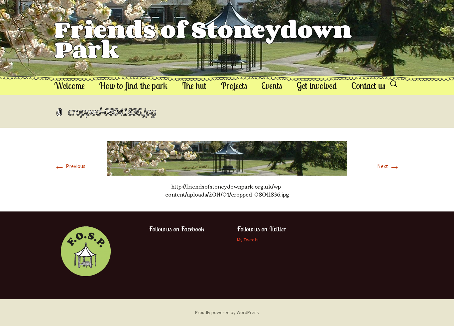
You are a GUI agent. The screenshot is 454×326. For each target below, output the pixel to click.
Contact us (368, 85)
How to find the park (133, 85)
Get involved (316, 85)
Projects (234, 85)
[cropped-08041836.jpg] (227, 157)
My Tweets (248, 240)
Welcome (69, 85)
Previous (69, 166)
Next (388, 166)
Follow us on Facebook (176, 229)
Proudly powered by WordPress (227, 312)
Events (272, 85)
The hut (193, 85)
